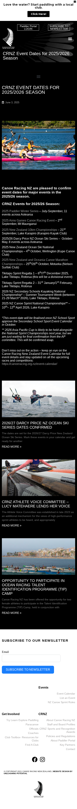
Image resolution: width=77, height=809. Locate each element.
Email (5, 651)
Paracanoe (32, 724)
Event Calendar (66, 693)
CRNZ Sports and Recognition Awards (57, 730)
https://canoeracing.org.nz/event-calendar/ (29, 363)
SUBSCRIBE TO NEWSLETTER (28, 669)
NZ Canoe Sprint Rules (61, 702)
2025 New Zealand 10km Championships (29, 230)
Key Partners (67, 744)
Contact (70, 749)
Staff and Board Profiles (61, 724)
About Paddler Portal (63, 740)
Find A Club (31, 744)
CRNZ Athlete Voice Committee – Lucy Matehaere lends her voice (36, 504)
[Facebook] (34, 759)
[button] (70, 38)
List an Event (67, 697)
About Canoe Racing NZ (60, 720)
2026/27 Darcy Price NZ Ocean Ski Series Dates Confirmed (35, 425)
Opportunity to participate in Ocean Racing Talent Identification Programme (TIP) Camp (34, 587)
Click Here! (38, 14)
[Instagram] (42, 759)
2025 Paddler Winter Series (20, 211)
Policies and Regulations (60, 736)
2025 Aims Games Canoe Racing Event (28, 220)
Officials (33, 728)
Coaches (33, 732)
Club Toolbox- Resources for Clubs (21, 739)
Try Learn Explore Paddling (22, 720)
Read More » (11, 446)
